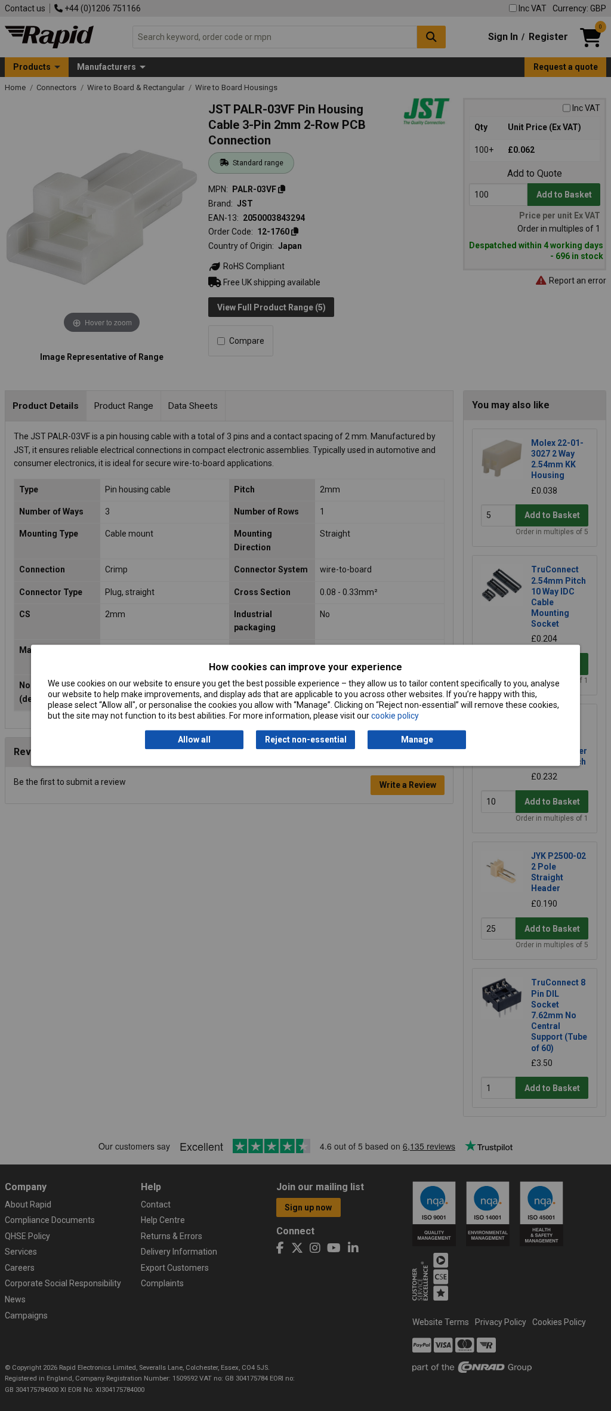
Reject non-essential (306, 739)
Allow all (194, 739)
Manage (417, 739)
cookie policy (395, 716)
